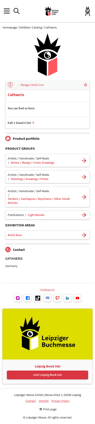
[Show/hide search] (16, 11)
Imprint (44, 401)
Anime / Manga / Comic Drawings (32, 163)
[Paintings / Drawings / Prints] (83, 176)
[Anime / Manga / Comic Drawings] (83, 160)
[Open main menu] (6, 11)
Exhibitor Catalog (30, 27)
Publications (16, 215)
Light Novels (36, 215)
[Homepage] (52, 11)
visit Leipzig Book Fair (47, 375)
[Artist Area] (83, 235)
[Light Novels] (83, 215)
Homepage (10, 27)
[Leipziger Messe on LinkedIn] (67, 298)
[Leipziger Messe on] (18, 298)
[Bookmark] (85, 85)
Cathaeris (50, 27)
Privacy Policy (60, 401)
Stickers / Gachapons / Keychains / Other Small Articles (39, 201)
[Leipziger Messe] (87, 11)
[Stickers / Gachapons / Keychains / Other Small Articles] (83, 197)
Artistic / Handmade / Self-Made (28, 158)
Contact (30, 401)
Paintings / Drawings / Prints (29, 179)
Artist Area (15, 235)
